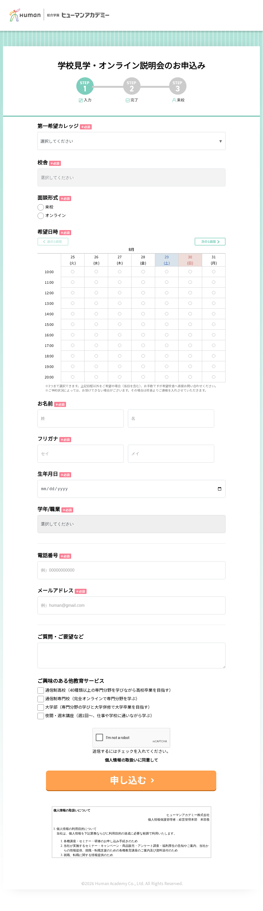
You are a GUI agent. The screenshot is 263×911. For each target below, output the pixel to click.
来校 (49, 207)
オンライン (55, 215)
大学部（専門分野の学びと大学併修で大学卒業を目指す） (98, 707)
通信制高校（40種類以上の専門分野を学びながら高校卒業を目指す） (109, 690)
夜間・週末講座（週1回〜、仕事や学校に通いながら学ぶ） (99, 715)
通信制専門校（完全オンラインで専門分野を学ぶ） (92, 698)
